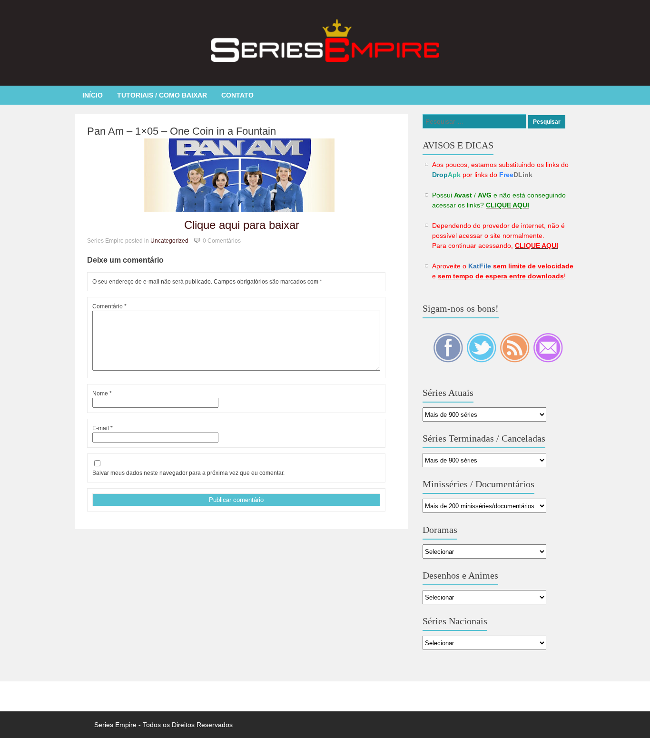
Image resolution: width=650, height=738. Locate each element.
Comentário (109, 306)
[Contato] (548, 360)
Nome (102, 393)
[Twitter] (482, 360)
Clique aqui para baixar (241, 224)
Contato (237, 95)
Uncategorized (169, 240)
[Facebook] (448, 360)
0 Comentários (222, 240)
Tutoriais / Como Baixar (162, 95)
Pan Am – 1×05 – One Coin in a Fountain (181, 131)
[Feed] (515, 360)
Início (92, 95)
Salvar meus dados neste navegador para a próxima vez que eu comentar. (188, 473)
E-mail (102, 428)
